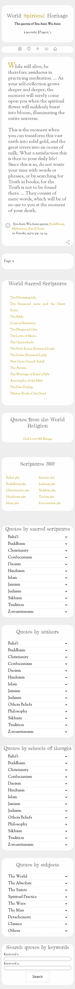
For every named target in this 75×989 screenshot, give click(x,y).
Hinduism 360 (16, 497)
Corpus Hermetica (23, 323)
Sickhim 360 (47, 490)
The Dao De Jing (21, 387)
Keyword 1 (11, 954)
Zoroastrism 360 (50, 503)
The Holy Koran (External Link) (32, 349)
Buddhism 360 (16, 484)
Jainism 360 (46, 478)
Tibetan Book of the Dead (28, 393)
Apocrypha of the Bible (26, 381)
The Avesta (18, 368)
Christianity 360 (17, 490)
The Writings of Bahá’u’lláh (29, 374)
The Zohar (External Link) (28, 355)
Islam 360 (12, 503)
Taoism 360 (46, 497)
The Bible (16, 317)
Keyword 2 (11, 963)
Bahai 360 (13, 478)
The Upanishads (22, 342)
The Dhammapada (23, 298)
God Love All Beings (37, 439)
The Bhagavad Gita (23, 329)
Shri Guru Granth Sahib (27, 361)
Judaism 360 (47, 484)
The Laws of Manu (23, 336)
